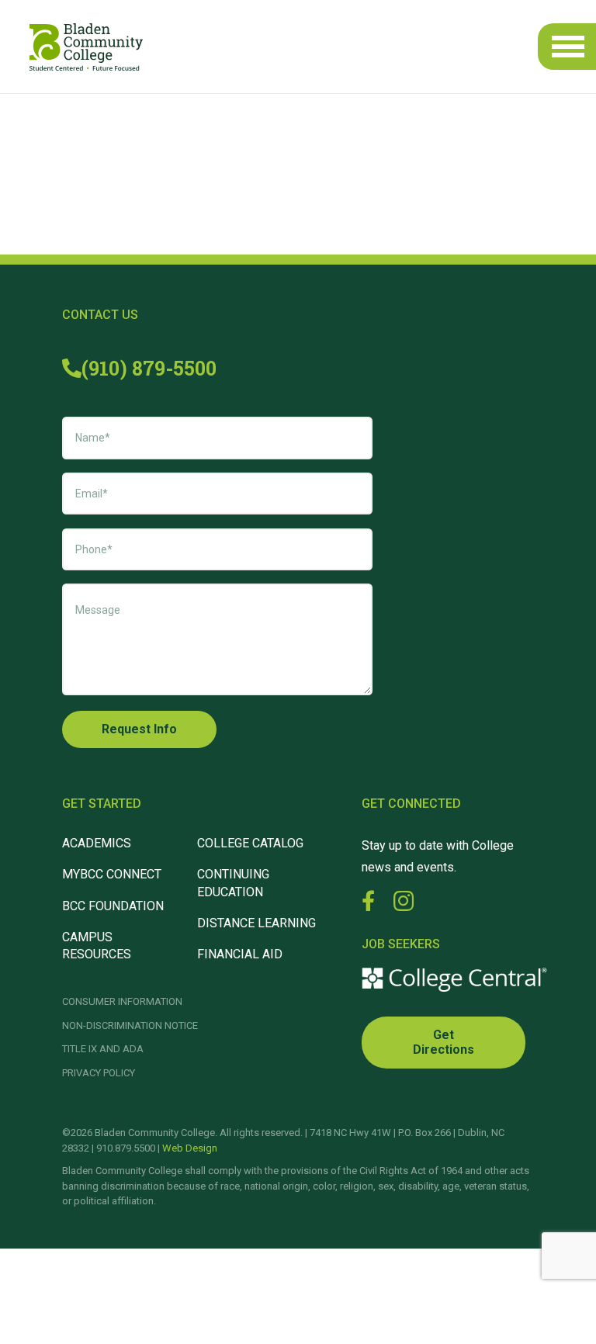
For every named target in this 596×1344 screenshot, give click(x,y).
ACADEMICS (96, 843)
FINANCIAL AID (239, 954)
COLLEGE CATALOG (250, 843)
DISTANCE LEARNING (256, 923)
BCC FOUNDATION (113, 906)
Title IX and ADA (103, 1049)
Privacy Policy (98, 1073)
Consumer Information (122, 1001)
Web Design (189, 1148)
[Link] (86, 47)
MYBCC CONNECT (111, 874)
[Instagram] (403, 901)
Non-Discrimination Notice (130, 1025)
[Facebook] (368, 900)
